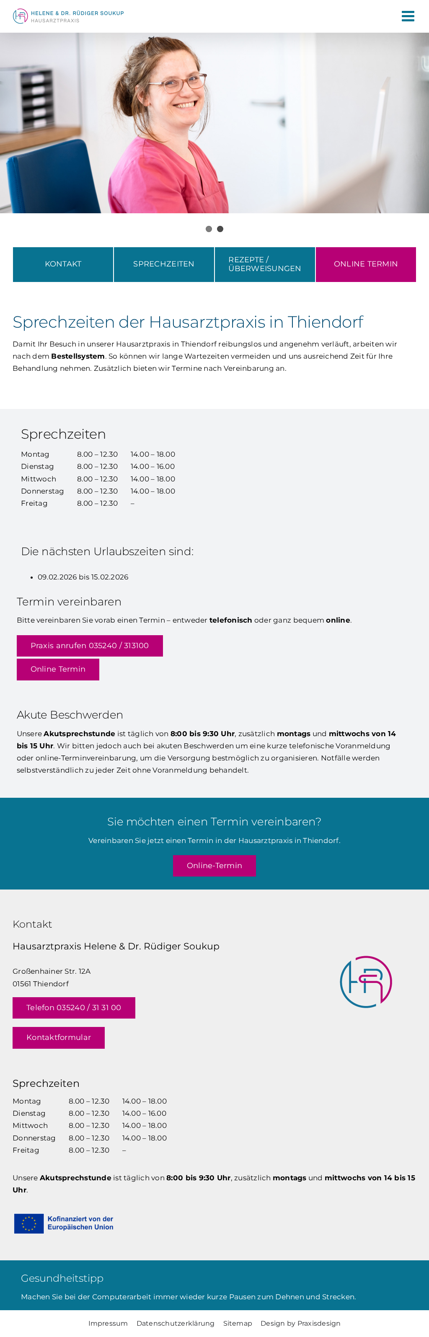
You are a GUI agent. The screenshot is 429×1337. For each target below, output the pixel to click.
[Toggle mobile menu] (409, 15)
